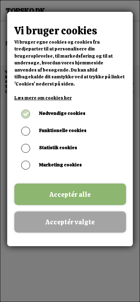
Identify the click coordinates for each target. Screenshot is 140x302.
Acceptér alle (70, 194)
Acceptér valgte (70, 222)
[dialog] (70, 151)
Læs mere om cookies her (43, 98)
